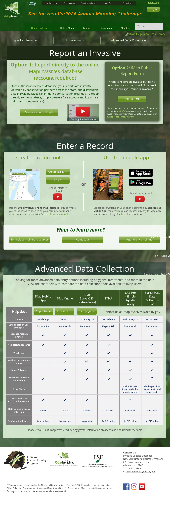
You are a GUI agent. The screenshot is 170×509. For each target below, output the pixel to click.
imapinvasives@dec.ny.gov (141, 312)
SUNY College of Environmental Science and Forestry (31, 488)
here (123, 214)
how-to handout (59, 214)
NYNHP (122, 111)
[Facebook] (126, 486)
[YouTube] (142, 486)
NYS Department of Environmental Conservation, (86, 488)
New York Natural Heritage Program (58, 485)
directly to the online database (120, 116)
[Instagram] (134, 486)
